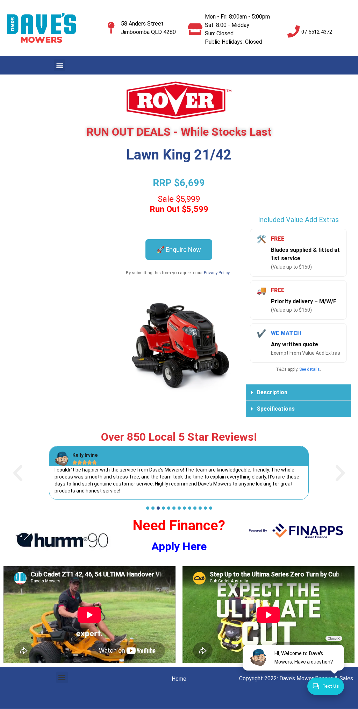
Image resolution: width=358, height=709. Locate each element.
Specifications (276, 408)
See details (309, 369)
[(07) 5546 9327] (293, 31)
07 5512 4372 (316, 32)
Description (272, 392)
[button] (59, 65)
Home (179, 678)
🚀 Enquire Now (179, 249)
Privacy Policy (217, 272)
